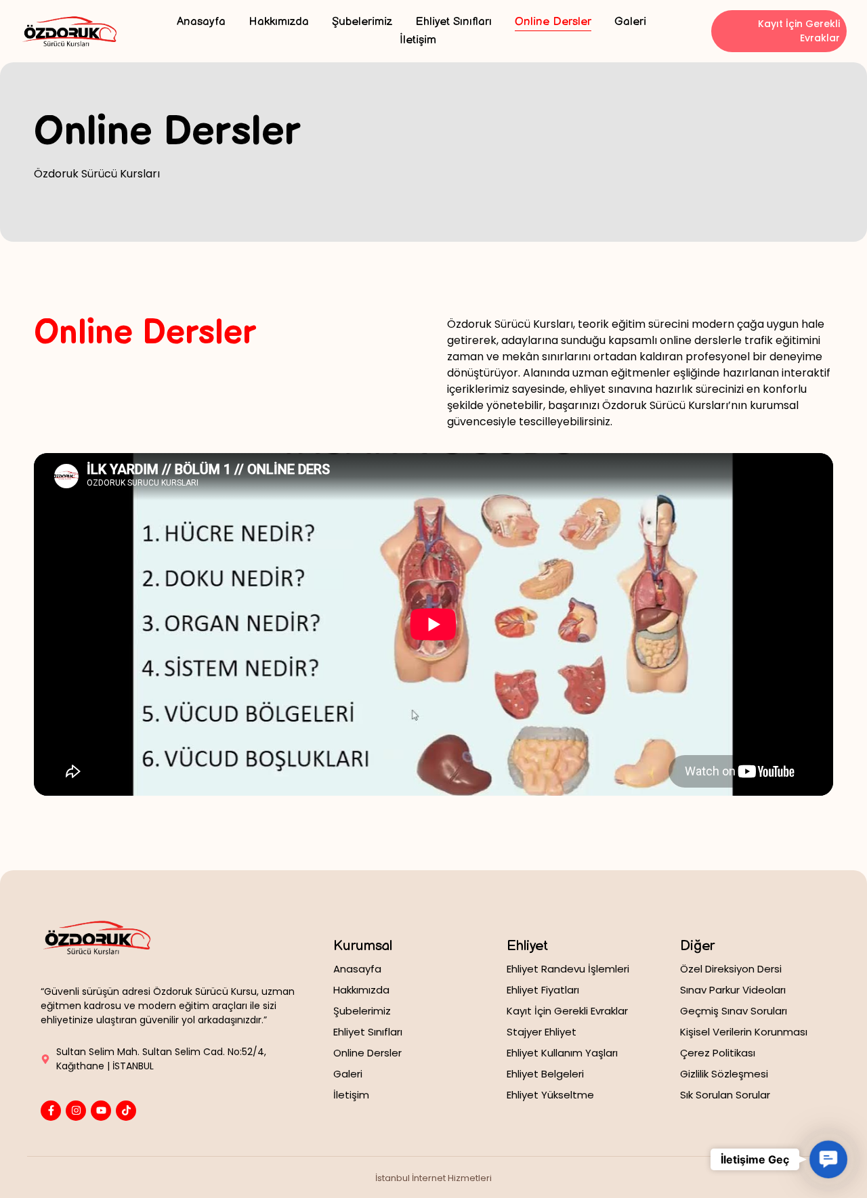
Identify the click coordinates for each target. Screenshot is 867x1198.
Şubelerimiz (362, 21)
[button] (828, 1159)
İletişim (418, 40)
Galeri (630, 21)
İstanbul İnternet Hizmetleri (433, 1178)
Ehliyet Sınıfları (453, 21)
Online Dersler (553, 21)
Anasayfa (201, 21)
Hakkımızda (279, 21)
